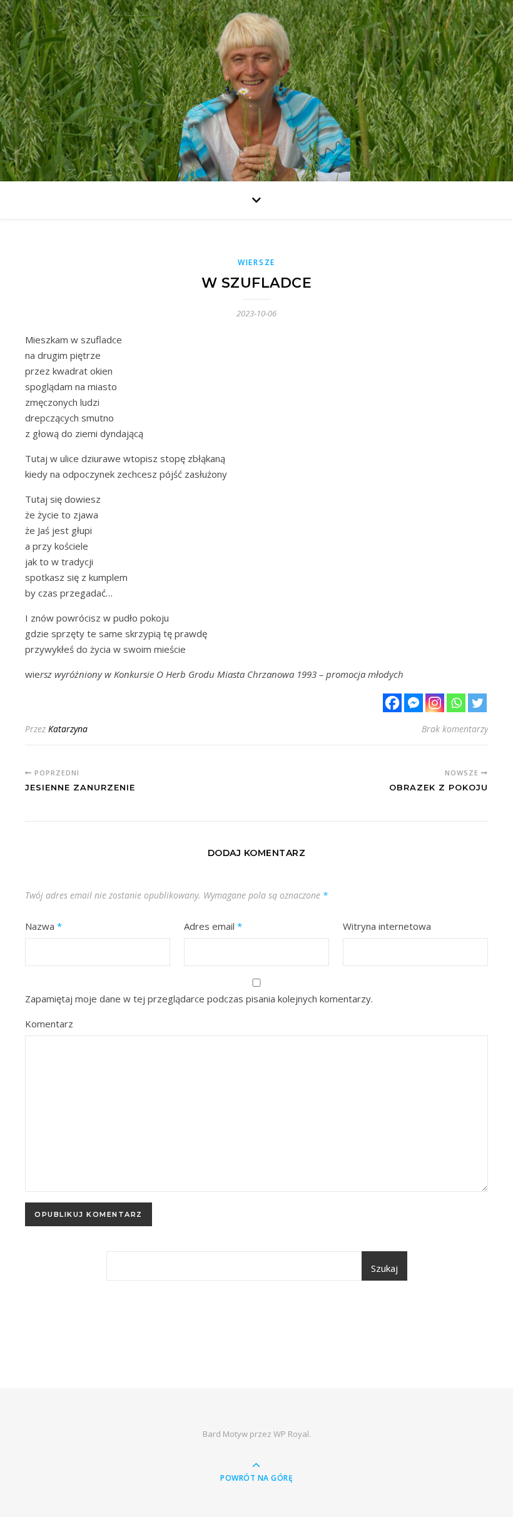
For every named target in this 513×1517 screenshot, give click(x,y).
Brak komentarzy (455, 729)
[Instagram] (434, 702)
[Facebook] (392, 702)
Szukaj (384, 1268)
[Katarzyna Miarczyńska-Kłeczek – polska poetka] (256, 94)
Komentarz (49, 1023)
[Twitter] (477, 702)
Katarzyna (68, 729)
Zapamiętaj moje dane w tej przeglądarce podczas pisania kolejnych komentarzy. (199, 998)
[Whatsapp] (456, 702)
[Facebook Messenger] (413, 702)
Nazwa (43, 926)
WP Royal (291, 1433)
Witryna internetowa (387, 926)
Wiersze (256, 262)
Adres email (213, 926)
